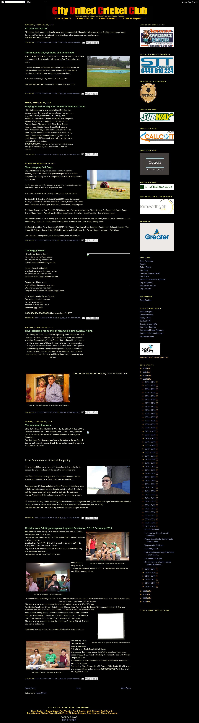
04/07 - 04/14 (150, 502)
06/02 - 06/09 (150, 477)
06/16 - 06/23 (150, 470)
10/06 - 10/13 (150, 424)
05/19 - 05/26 (150, 484)
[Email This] (87, 42)
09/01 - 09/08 (150, 442)
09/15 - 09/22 (150, 435)
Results (143, 264)
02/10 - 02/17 (150, 569)
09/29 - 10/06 (150, 428)
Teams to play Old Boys (39, 167)
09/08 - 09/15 (150, 438)
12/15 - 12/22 (150, 389)
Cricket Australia (146, 315)
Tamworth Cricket (147, 336)
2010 (145, 598)
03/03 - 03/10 (150, 519)
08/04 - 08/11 (150, 456)
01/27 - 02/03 (150, 576)
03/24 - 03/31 (150, 509)
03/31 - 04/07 (150, 505)
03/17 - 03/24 (150, 512)
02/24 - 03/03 (150, 523)
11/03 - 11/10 (150, 410)
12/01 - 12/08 (150, 396)
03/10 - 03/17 (150, 516)
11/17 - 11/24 (150, 403)
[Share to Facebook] (95, 42)
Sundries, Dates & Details (150, 273)
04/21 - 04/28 (150, 495)
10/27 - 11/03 (150, 414)
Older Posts (126, 688)
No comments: (74, 42)
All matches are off (36, 28)
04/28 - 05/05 (150, 491)
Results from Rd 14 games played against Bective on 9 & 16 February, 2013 (68, 528)
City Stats (144, 270)
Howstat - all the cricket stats (151, 333)
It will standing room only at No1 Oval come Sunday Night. (59, 330)
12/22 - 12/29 (150, 386)
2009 (145, 602)
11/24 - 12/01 (150, 400)
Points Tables (145, 267)
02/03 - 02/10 (150, 572)
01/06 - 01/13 (150, 587)
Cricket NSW (145, 321)
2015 (145, 372)
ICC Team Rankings (148, 327)
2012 (145, 591)
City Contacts (145, 289)
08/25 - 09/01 (150, 445)
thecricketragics (146, 312)
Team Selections (146, 261)
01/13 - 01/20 (150, 583)
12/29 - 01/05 (150, 382)
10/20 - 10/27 (150, 417)
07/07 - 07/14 (150, 466)
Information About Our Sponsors (152, 279)
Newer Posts (30, 688)
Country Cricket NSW (148, 324)
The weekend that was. (38, 425)
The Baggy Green (35, 250)
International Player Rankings (151, 330)
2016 (145, 368)
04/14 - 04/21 (150, 498)
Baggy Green (145, 318)
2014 (145, 375)
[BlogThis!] (89, 42)
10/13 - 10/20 (150, 421)
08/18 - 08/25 (150, 449)
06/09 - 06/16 (150, 474)
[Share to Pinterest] (97, 42)
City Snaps (144, 276)
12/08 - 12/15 (150, 393)
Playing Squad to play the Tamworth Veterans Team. (55, 106)
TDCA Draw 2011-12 (148, 286)
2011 (145, 595)
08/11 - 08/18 (150, 452)
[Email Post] (83, 42)
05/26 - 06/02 (150, 481)
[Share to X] (92, 42)
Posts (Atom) (41, 693)
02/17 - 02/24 (150, 526)
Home (78, 688)
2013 (145, 379)
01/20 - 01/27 (150, 579)
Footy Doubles (145, 300)
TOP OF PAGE (69, 720)
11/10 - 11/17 (150, 407)
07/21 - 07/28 (150, 463)
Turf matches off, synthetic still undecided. (49, 52)
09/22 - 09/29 (150, 431)
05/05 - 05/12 (150, 488)
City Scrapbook (146, 283)
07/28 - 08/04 (150, 459)
